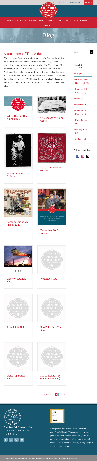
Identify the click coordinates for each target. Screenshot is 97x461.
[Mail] (87, 156)
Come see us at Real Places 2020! (18, 223)
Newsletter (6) (81, 104)
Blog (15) (79, 73)
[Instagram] (82, 156)
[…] (10, 85)
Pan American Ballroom (15, 175)
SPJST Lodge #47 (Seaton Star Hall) (50, 377)
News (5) (79, 98)
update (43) (80, 138)
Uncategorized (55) (81, 131)
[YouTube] (22, 440)
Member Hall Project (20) (81, 90)
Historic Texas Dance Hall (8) (82, 81)
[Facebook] (77, 156)
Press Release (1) (81, 121)
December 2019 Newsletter (49, 232)
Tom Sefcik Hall (16, 327)
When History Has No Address (17, 117)
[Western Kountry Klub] (18, 256)
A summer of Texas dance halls (30, 54)
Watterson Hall (48, 278)
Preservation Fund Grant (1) (82, 112)
